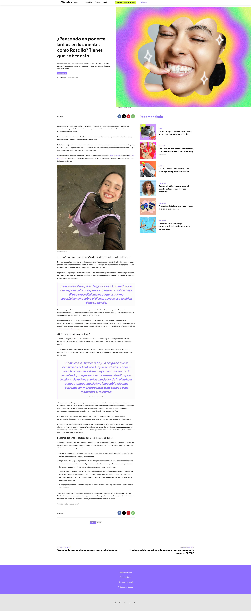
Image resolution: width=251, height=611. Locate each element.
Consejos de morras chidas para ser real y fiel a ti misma (87, 550)
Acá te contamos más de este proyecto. (71, 329)
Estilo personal (62, 73)
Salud (160, 128)
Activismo (161, 165)
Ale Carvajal (62, 77)
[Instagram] (115, 603)
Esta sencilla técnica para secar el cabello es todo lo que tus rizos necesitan (174, 189)
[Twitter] (130, 603)
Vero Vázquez (115, 155)
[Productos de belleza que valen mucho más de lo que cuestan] (148, 206)
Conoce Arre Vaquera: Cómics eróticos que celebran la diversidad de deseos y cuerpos (176, 151)
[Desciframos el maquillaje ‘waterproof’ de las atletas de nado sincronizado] (148, 225)
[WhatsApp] (133, 116)
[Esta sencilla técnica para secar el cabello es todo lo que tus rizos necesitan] (148, 188)
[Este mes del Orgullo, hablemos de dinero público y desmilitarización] (148, 169)
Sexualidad (162, 145)
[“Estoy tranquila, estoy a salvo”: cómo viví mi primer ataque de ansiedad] (148, 132)
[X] (124, 116)
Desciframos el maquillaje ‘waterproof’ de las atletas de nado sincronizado (174, 226)
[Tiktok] (120, 603)
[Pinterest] (128, 116)
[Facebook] (119, 116)
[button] (143, 2)
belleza (99, 522)
